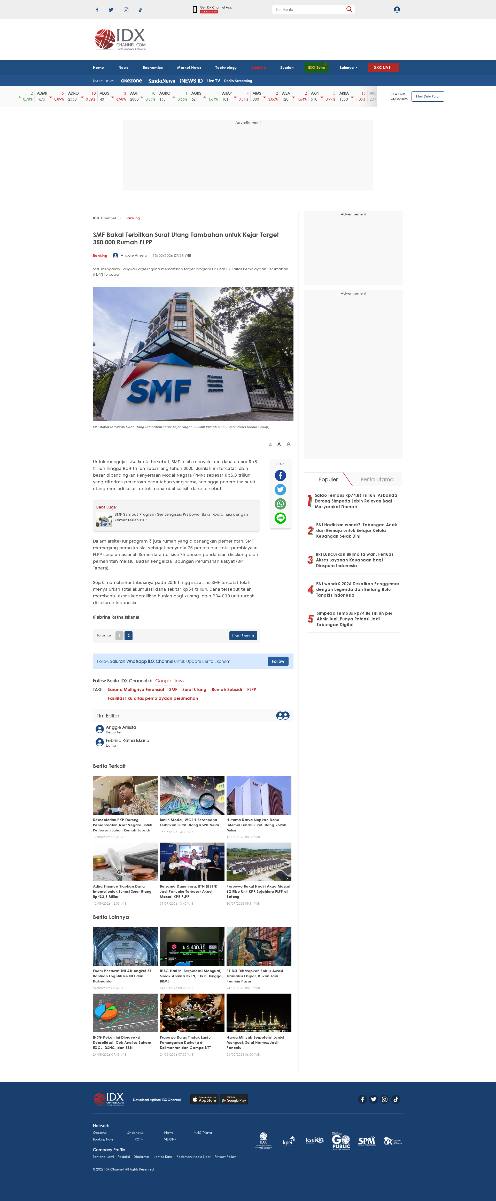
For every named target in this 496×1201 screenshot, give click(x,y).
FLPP (251, 689)
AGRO (160, 93)
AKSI (369, 93)
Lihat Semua (243, 635)
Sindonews (135, 1133)
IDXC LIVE (382, 67)
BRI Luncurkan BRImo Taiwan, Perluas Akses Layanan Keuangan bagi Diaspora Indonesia (355, 560)
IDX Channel (104, 218)
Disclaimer (141, 1157)
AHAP (222, 93)
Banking (258, 67)
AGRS (192, 93)
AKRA (339, 93)
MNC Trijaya (203, 1133)
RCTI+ (139, 1139)
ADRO (69, 93)
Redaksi (123, 1157)
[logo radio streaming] (238, 81)
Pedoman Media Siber (193, 1157)
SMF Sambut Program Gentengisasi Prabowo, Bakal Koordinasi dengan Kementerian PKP (181, 517)
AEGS (100, 93)
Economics (153, 67)
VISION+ (170, 1139)
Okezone (100, 1133)
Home (98, 67)
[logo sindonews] (162, 80)
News (123, 67)
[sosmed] (280, 475)
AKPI (310, 93)
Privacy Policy (225, 1157)
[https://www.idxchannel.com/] (119, 39)
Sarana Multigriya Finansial (136, 689)
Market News (189, 67)
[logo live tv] (213, 80)
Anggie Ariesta (133, 255)
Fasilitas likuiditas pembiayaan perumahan (153, 698)
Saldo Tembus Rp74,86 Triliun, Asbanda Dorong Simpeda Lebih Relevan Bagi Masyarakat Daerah (356, 501)
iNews (168, 1133)
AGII (129, 93)
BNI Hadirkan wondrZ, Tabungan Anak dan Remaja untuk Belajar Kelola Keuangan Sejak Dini (356, 530)
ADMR (38, 93)
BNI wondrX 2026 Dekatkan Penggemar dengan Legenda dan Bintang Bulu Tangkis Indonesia (357, 589)
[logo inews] (191, 81)
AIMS (252, 93)
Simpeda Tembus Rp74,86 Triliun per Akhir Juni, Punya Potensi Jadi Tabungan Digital (354, 619)
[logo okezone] (132, 80)
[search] (349, 9)
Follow (278, 661)
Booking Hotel (103, 1139)
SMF (173, 689)
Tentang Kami (103, 1157)
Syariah (286, 67)
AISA (282, 93)
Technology (226, 67)
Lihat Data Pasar (428, 96)
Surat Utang (194, 689)
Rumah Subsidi (227, 689)
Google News (169, 680)
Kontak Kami (162, 1157)
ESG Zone (317, 67)
